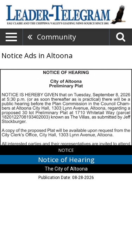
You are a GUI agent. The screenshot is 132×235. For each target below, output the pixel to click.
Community (56, 37)
